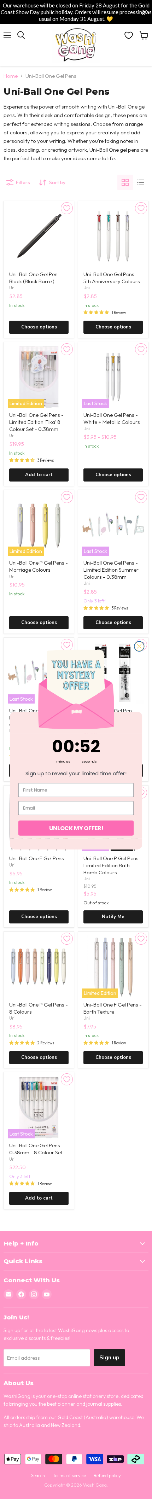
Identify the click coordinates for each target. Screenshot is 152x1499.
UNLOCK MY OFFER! (76, 828)
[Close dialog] (139, 646)
